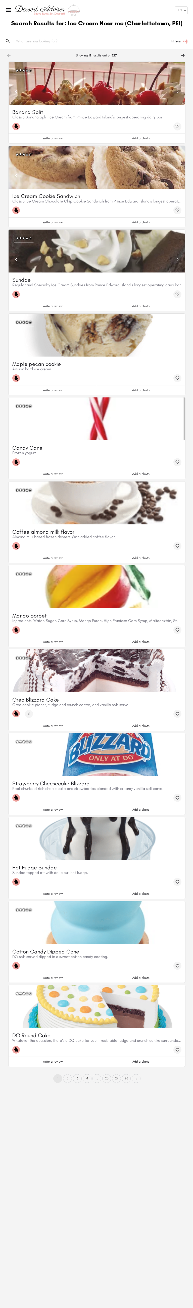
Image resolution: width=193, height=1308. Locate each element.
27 (116, 1078)
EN (180, 10)
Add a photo (141, 138)
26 (107, 1078)
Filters (176, 41)
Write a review (53, 138)
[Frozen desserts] (17, 126)
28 (126, 1078)
